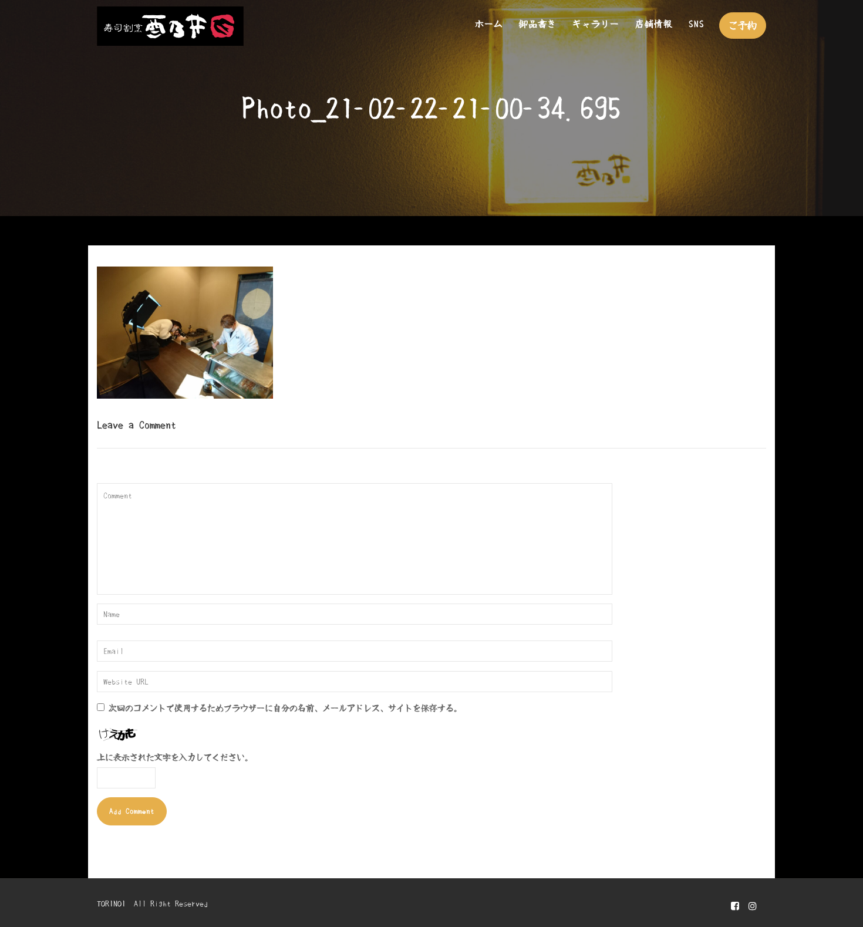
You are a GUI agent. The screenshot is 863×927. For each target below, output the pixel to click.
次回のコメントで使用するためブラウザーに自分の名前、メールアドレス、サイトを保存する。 (285, 708)
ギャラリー (595, 23)
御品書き (538, 23)
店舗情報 (654, 23)
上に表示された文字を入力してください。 (175, 757)
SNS (696, 23)
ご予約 (743, 25)
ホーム (489, 23)
